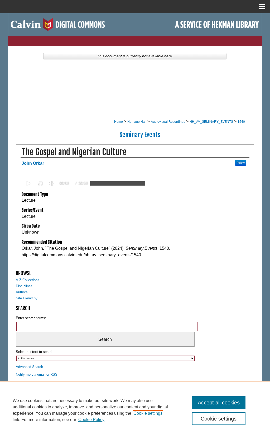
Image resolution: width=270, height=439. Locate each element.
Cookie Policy (91, 419)
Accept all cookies (219, 402)
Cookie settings (147, 413)
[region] (135, 410)
